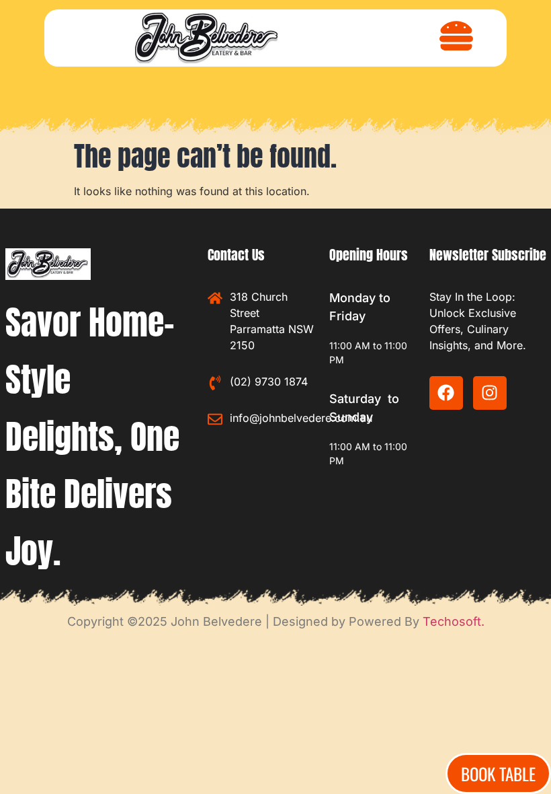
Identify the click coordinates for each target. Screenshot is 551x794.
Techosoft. (453, 621)
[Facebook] (446, 393)
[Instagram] (490, 393)
